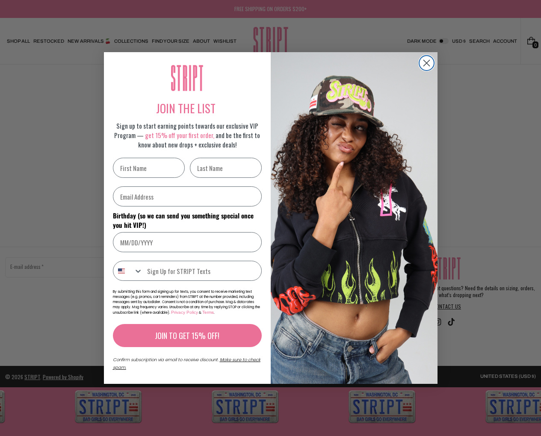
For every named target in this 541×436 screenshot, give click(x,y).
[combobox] (128, 270)
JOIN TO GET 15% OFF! (187, 335)
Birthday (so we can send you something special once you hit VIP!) (183, 220)
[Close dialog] (426, 63)
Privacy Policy (184, 312)
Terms (208, 312)
